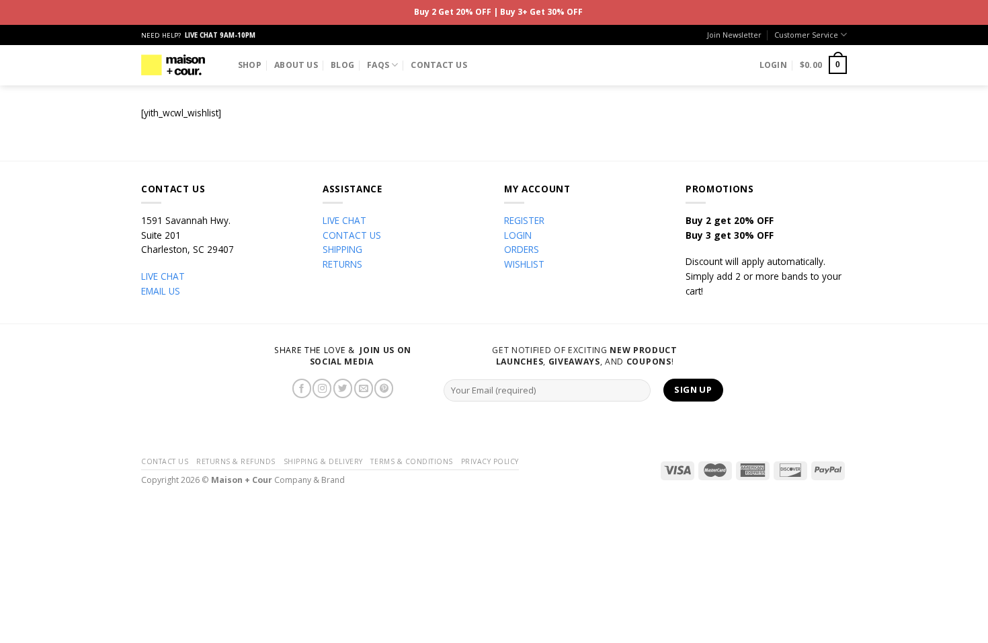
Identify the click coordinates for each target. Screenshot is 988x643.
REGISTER (524, 220)
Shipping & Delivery (323, 461)
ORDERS (521, 249)
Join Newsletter (734, 35)
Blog (342, 65)
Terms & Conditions (411, 461)
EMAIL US (160, 291)
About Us (296, 65)
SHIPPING (342, 249)
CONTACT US (352, 235)
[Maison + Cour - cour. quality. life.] (173, 64)
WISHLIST (524, 264)
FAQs (378, 65)
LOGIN (518, 235)
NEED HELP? (198, 35)
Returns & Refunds (236, 461)
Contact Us (438, 65)
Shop (249, 65)
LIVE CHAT (163, 276)
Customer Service (806, 35)
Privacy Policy (490, 461)
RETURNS (342, 264)
